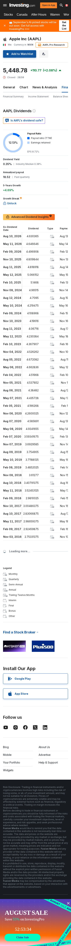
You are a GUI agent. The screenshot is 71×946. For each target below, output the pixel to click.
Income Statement (38, 96)
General (9, 87)
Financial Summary (13, 96)
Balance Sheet (61, 96)
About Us (44, 747)
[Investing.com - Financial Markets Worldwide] (22, 5)
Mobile (7, 754)
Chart (24, 87)
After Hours (38, 14)
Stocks (8, 14)
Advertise (45, 754)
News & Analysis (45, 87)
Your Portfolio (11, 762)
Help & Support (48, 762)
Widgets (8, 770)
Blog (6, 747)
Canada (22, 14)
